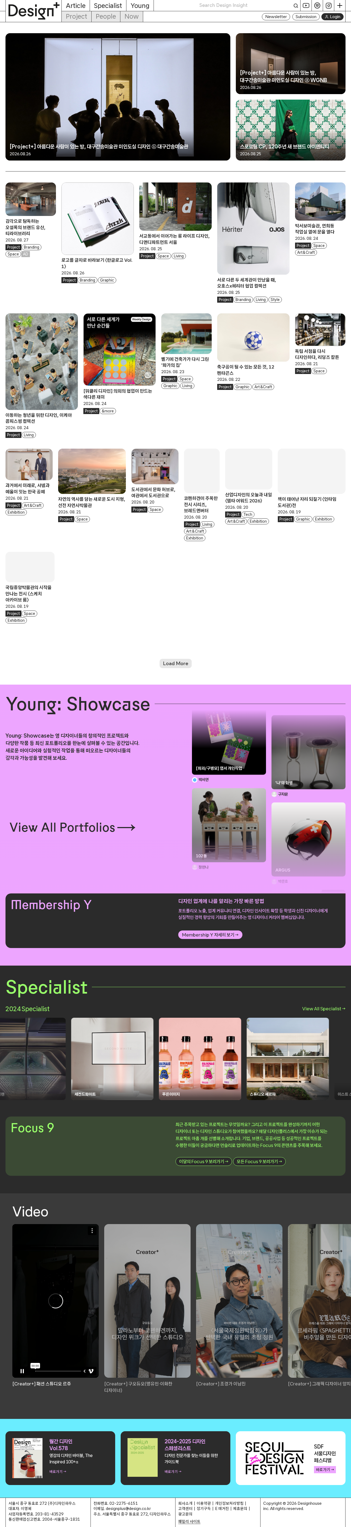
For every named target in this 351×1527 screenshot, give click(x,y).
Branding (31, 247)
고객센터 (185, 1508)
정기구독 (204, 1508)
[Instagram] (328, 5)
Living (179, 256)
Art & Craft (306, 252)
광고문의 (185, 1514)
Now (131, 16)
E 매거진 (222, 1508)
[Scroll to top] (345, 1520)
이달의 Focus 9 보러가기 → (203, 1161)
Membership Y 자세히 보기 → (210, 934)
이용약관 (204, 1503)
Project (76, 16)
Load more (175, 663)
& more (108, 411)
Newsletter (276, 17)
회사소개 (185, 1503)
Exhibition (16, 512)
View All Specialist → (324, 1008)
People (106, 16)
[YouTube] (306, 5)
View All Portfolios (62, 827)
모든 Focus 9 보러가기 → (259, 1161)
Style (275, 300)
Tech (248, 514)
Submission (306, 17)
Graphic (107, 280)
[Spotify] (317, 5)
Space (13, 254)
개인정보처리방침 (229, 1503)
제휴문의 (240, 1508)
